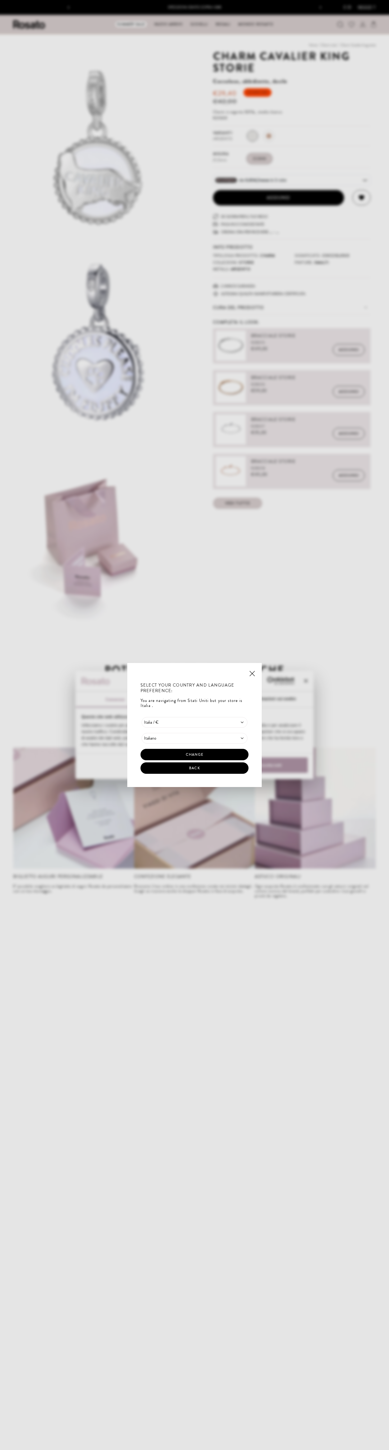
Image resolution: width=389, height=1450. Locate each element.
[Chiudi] (252, 673)
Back (194, 768)
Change (194, 754)
